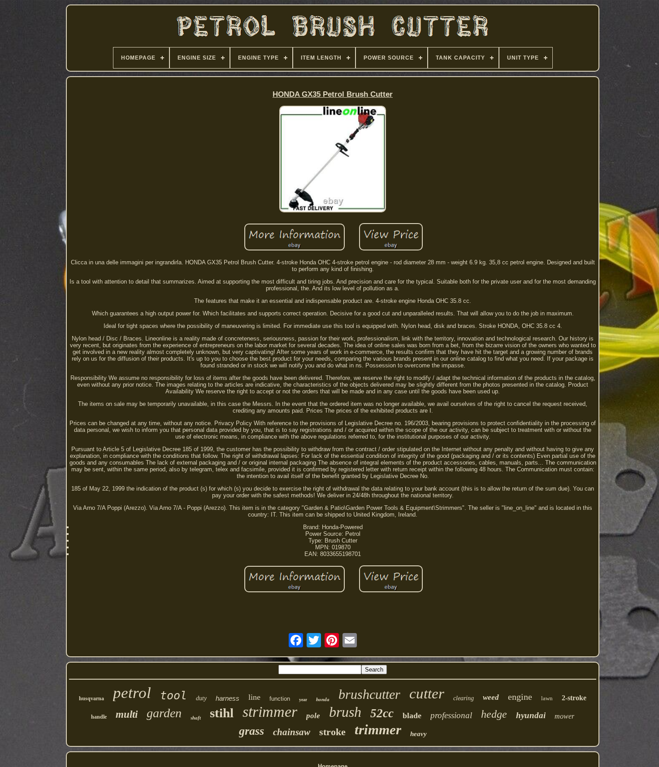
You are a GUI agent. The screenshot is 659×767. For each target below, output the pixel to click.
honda (323, 699)
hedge (494, 714)
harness (227, 698)
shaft (196, 717)
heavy (418, 733)
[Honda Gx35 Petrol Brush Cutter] (332, 159)
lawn (547, 698)
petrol (132, 693)
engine (520, 697)
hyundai (531, 715)
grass (251, 730)
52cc (382, 713)
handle (99, 717)
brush (345, 712)
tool (173, 695)
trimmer (378, 729)
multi (127, 714)
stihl (222, 713)
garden (164, 713)
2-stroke (574, 698)
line (254, 697)
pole (313, 715)
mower (564, 716)
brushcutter (369, 694)
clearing (463, 698)
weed (491, 697)
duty (201, 698)
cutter (426, 693)
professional (451, 715)
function (279, 698)
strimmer (270, 711)
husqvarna (91, 698)
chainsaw (291, 732)
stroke (332, 731)
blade (412, 715)
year (303, 699)
